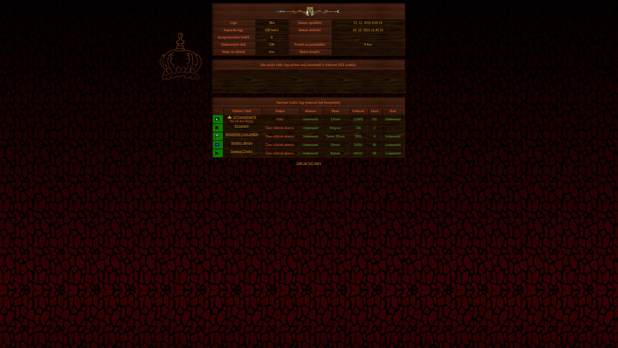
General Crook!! (242, 151)
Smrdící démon (242, 143)
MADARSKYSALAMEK (241, 134)
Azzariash (242, 126)
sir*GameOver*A (244, 117)
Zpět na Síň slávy (308, 163)
